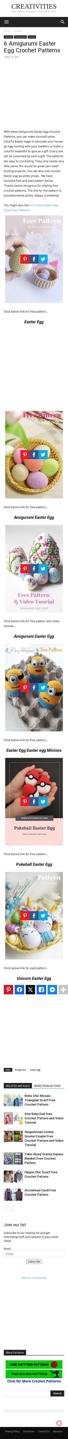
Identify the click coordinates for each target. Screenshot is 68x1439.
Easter (32, 37)
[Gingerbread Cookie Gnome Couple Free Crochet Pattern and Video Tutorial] (13, 1136)
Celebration (20, 37)
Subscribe (34, 1261)
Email (7, 1248)
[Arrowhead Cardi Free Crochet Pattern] (13, 1194)
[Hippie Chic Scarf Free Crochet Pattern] (13, 1176)
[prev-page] (6, 1208)
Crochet (18, 31)
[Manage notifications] (59, 1423)
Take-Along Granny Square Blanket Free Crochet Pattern (44, 1158)
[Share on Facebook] (19, 989)
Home (7, 31)
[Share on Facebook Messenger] (52, 989)
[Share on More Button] (63, 989)
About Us (58, 1431)
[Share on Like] (41, 989)
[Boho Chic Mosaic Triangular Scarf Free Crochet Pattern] (13, 1100)
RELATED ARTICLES (18, 1085)
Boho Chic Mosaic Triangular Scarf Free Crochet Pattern (40, 1100)
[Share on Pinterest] (8, 989)
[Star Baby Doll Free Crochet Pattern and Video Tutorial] (13, 1118)
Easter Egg (35, 1069)
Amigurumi (20, 1069)
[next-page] (12, 1208)
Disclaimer (28, 1431)
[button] (6, 22)
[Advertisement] (34, 95)
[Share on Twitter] (30, 989)
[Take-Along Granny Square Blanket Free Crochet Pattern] (13, 1158)
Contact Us (43, 1431)
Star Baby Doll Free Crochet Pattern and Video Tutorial (44, 1118)
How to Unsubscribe (34, 1278)
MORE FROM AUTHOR (47, 1085)
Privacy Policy (12, 1431)
